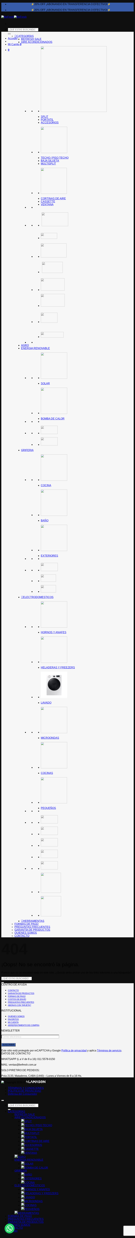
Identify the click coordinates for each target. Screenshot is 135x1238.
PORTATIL (47, 119)
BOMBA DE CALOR (53, 418)
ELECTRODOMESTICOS (38, 597)
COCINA (46, 485)
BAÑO (44, 520)
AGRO (25, 345)
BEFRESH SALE (31, 39)
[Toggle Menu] (9, 34)
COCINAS (47, 773)
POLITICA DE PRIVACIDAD (24, 1091)
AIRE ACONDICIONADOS (36, 42)
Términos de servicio (109, 1050)
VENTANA (47, 204)
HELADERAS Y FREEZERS (58, 667)
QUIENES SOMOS (25, 932)
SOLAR (45, 383)
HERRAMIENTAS (33, 921)
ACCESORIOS (50, 122)
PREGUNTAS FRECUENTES (32, 926)
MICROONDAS (50, 737)
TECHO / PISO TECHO (54, 157)
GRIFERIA (27, 450)
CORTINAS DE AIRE (53, 198)
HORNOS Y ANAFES (53, 632)
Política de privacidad (74, 1050)
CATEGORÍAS (25, 36)
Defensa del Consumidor (22, 1094)
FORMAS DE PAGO (26, 924)
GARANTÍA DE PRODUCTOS (32, 929)
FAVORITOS (13, 1019)
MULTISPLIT (48, 163)
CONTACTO (21, 935)
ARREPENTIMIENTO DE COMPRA (23, 1025)
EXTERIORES (49, 555)
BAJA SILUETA (50, 160)
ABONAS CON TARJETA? (19, 1005)
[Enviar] (2, 982)
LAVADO (46, 702)
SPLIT (44, 116)
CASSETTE (48, 201)
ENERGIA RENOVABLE (35, 348)
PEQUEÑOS (48, 808)
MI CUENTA (13, 1022)
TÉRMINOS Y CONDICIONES (26, 1088)
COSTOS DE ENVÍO (17, 999)
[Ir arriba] (2, 1100)
